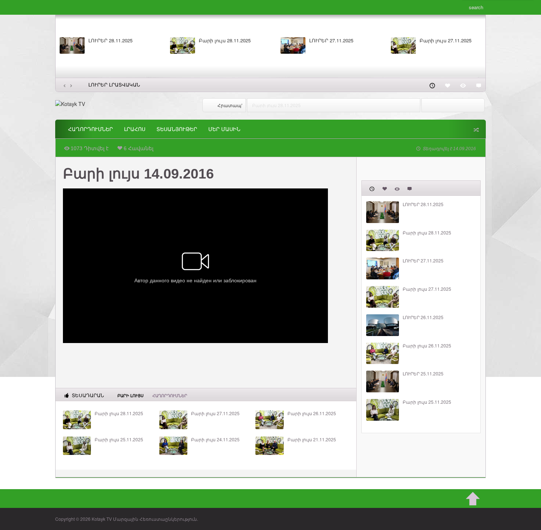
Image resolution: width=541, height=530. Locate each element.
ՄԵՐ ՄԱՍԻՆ (224, 129)
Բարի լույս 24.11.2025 (215, 439)
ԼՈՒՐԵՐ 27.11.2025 (331, 40)
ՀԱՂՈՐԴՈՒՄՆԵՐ (90, 129)
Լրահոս (134, 129)
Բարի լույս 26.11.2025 (311, 413)
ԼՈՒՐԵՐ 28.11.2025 (110, 40)
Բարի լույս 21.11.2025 (311, 439)
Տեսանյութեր (176, 129)
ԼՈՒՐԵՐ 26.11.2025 (423, 317)
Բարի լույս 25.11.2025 (119, 439)
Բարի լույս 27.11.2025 (445, 40)
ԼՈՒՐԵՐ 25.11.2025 (423, 374)
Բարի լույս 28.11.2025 (225, 40)
